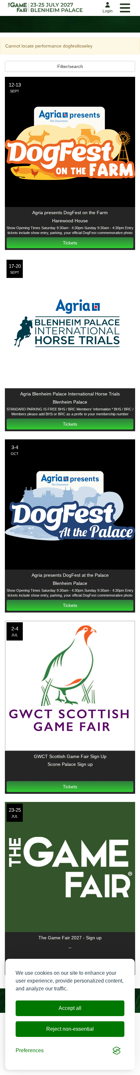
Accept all (70, 1008)
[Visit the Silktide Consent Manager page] (116, 1051)
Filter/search (70, 66)
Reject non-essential (70, 1029)
